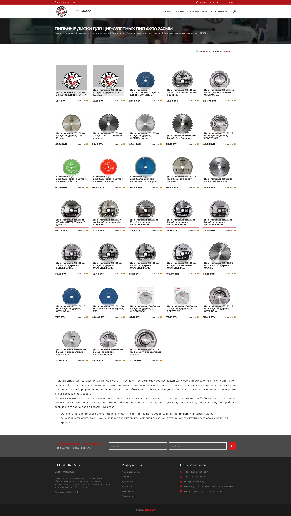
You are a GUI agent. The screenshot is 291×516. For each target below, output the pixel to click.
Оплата (179, 11)
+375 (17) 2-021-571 (195, 476)
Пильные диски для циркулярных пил (144, 33)
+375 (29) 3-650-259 (227, 2)
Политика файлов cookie (67, 492)
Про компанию (131, 472)
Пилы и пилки (118, 33)
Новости (207, 11)
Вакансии (128, 496)
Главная (59, 33)
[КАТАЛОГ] (77, 11)
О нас (168, 11)
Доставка (193, 11)
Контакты (221, 11)
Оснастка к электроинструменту (92, 33)
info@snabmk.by (206, 2)
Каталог (69, 33)
